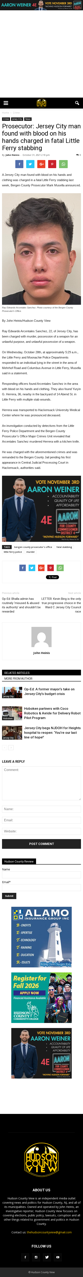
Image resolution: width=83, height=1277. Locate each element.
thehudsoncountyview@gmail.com (49, 1232)
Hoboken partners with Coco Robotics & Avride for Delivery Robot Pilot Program (52, 713)
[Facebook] (25, 1257)
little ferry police (13, 551)
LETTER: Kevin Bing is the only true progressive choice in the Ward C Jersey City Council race (61, 605)
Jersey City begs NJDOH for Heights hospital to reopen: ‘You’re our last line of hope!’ (52, 732)
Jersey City (17, 119)
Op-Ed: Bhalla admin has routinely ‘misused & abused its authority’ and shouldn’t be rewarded (21, 605)
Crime (6, 119)
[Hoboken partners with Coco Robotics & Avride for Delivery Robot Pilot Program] (12, 713)
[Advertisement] (41, 54)
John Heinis (12, 154)
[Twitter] (47, 1257)
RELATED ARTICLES (17, 673)
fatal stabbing (64, 546)
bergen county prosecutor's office (33, 546)
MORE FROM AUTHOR (18, 678)
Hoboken (8, 718)
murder (30, 551)
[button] (77, 103)
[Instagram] (36, 1257)
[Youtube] (58, 1257)
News (27, 119)
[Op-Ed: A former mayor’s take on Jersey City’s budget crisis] (12, 692)
